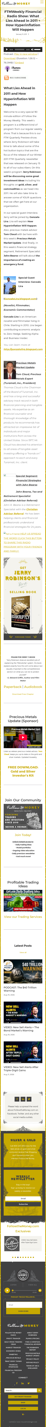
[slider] (37, 49)
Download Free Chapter (23, 694)
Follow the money (23, 1325)
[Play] (7, 49)
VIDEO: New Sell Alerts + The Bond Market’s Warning (21, 1029)
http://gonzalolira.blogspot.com (23, 349)
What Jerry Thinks (13, 1361)
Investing (13, 1354)
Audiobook (33, 687)
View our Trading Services (23, 917)
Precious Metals (13, 1358)
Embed (19, 62)
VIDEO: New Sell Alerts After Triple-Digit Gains (21, 1069)
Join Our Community (23, 800)
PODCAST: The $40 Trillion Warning (20, 989)
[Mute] (32, 49)
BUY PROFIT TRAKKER (23, 1396)
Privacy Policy (32, 1359)
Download (10, 58)
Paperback (13, 687)
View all (23, 952)
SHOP (23, 1402)
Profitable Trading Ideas (23, 884)
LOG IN (23, 1408)
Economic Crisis (13, 1351)
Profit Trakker (13, 1338)
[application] (23, 49)
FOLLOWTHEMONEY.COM (29, 1422)
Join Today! (23, 835)
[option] (23, 1244)
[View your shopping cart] (23, 1415)
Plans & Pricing (32, 1338)
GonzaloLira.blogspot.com (20, 298)
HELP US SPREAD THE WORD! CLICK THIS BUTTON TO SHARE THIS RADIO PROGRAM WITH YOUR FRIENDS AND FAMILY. (23, 542)
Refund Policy (32, 1362)
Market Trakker (13, 1347)
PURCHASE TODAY (23, 637)
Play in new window (25, 54)
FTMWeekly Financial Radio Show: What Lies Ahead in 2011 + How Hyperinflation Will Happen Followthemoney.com (16, 3)
